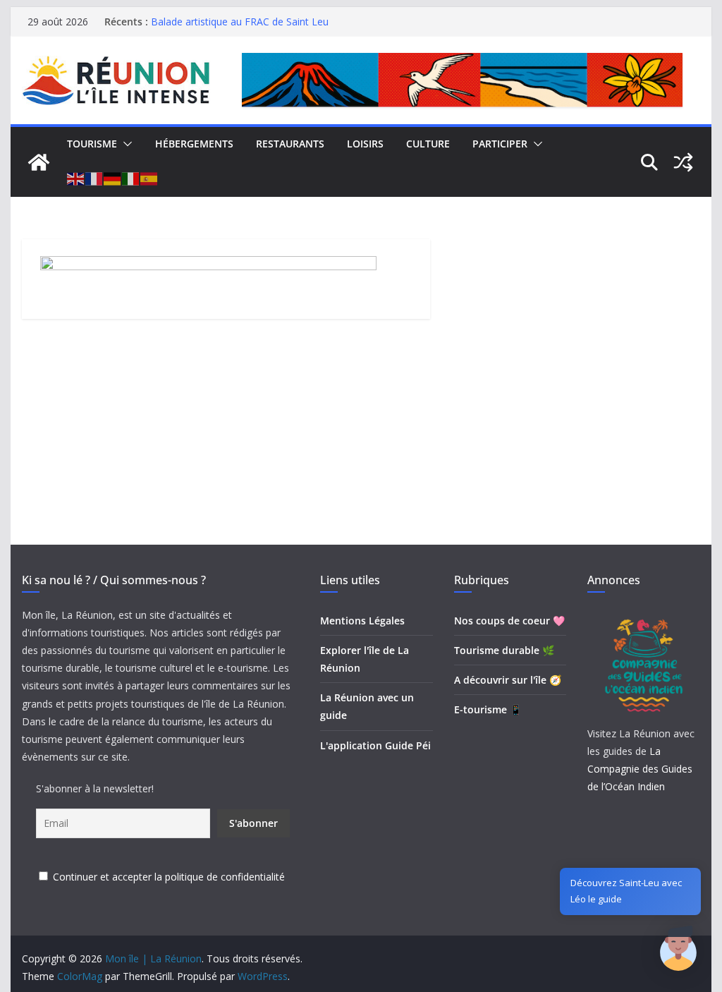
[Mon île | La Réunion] (39, 162)
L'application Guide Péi (375, 745)
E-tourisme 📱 (488, 709)
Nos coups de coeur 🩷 (509, 620)
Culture (428, 143)
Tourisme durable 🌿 (504, 650)
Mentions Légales (362, 620)
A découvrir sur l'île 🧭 (507, 679)
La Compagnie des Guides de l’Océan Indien (639, 768)
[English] (76, 179)
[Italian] (131, 179)
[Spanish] (149, 179)
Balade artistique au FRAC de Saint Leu (240, 25)
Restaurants (290, 143)
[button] (125, 144)
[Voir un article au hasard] (683, 162)
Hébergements (194, 143)
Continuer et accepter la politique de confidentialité (169, 876)
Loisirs (365, 143)
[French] (94, 179)
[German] (113, 179)
